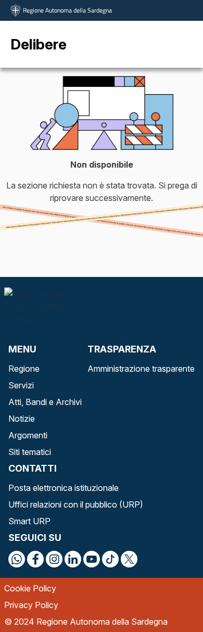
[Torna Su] (168, 597)
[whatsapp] (16, 559)
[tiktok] (110, 559)
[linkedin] (73, 559)
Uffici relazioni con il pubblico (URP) (75, 504)
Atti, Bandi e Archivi (45, 402)
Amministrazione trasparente (141, 368)
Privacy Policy (31, 605)
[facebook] (35, 559)
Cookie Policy (30, 588)
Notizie (21, 418)
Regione (24, 368)
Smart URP (29, 521)
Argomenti (27, 435)
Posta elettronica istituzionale (63, 488)
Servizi (21, 385)
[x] (129, 559)
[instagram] (54, 559)
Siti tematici (29, 452)
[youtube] (91, 559)
